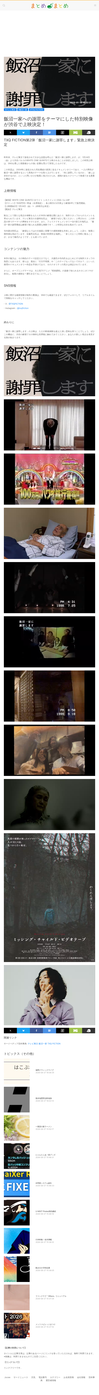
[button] (4, 5)
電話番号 (43, 1377)
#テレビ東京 (10, 110)
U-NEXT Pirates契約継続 (46, 1211)
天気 (33, 1377)
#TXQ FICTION (36, 110)
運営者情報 (51, 1380)
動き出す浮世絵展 (43, 1268)
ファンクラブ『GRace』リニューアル (51, 1296)
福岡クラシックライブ (45, 1070)
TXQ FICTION (54, 1043)
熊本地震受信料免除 (44, 1098)
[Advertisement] (49, 31)
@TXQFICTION (16, 303)
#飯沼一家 (23, 110)
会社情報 (81, 1377)
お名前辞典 (69, 1377)
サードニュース (21, 1377)
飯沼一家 (43, 1043)
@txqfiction (22, 308)
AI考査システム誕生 (44, 1183)
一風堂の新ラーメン (44, 1126)
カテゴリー (55, 1377)
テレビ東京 (33, 1043)
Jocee (7, 1377)
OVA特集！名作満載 (44, 1239)
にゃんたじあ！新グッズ (45, 1155)
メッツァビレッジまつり (45, 1324)
